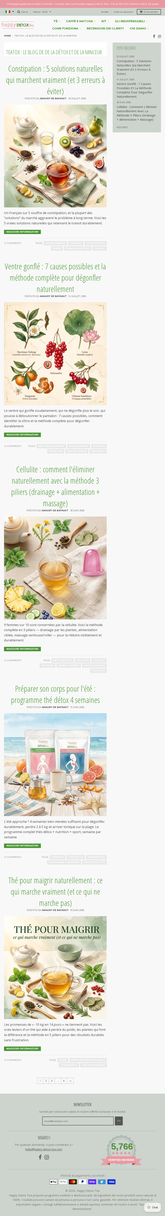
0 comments (12, 243)
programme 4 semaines (64, 862)
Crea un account (123, 11)
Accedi (104, 11)
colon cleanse (55, 243)
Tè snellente (68, 1065)
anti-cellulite (62, 660)
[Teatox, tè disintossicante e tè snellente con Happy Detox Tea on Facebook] (154, 36)
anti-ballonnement (51, 446)
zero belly (98, 451)
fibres (57, 248)
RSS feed (122, 127)
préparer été (96, 857)
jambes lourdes (68, 665)
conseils (76, 243)
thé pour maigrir (93, 1065)
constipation (95, 243)
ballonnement (79, 446)
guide (63, 1060)
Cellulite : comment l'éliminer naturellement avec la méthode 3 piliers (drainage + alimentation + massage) (55, 486)
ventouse (98, 670)
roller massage (94, 665)
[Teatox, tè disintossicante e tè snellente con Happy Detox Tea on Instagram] (159, 36)
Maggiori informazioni (22, 231)
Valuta (36, 11)
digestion (56, 451)
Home (7, 36)
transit (99, 248)
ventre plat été (94, 862)
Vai (119, 1120)
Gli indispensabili (130, 21)
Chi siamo (138, 28)
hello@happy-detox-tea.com (43, 1149)
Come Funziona (65, 28)
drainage (47, 665)
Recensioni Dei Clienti (105, 28)
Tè (56, 21)
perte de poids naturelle (88, 1060)
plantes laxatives (78, 248)
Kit (103, 21)
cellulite (82, 660)
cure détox (75, 857)
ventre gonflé (77, 451)
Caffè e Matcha (79, 21)
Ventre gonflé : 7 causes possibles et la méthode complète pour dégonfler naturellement (55, 277)
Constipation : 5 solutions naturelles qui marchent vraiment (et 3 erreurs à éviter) (55, 80)
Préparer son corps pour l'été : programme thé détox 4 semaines (55, 694)
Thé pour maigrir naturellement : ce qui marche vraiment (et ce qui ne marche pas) (55, 891)
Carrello (150, 11)
